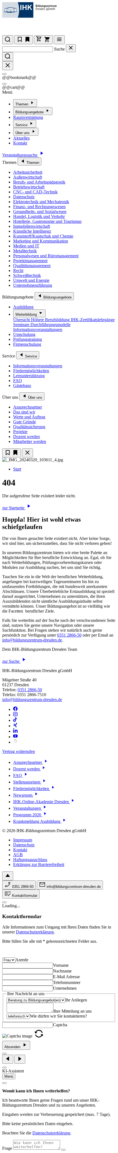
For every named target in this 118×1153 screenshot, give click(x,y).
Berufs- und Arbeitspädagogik (39, 182)
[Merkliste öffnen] (23, 39)
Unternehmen (65, 988)
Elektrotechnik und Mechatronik (41, 201)
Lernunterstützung (29, 375)
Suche (59, 49)
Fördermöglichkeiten (31, 370)
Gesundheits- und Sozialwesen (39, 211)
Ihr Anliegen (76, 1000)
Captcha (60, 1024)
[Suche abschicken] (7, 56)
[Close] (4, 74)
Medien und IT (26, 246)
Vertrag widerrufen (18, 751)
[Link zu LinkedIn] (15, 731)
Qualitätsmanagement (31, 265)
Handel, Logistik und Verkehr (39, 216)
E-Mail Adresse (66, 976)
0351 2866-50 (69, 635)
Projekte (20, 431)
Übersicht (22, 319)
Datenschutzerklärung (35, 932)
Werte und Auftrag (29, 417)
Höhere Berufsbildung (51, 319)
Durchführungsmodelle (50, 324)
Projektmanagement (30, 260)
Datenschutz (24, 196)
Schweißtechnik (27, 275)
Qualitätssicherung (29, 426)
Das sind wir (24, 412)
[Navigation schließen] (27, 452)
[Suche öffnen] (7, 39)
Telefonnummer (66, 982)
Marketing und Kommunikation (40, 241)
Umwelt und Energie (31, 280)
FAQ (17, 380)
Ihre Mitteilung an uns (73, 1011)
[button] (39, 1036)
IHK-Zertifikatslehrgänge (93, 319)
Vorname (61, 965)
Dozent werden (26, 436)
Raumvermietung (28, 117)
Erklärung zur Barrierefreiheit (38, 864)
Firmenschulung (27, 344)
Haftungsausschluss (30, 859)
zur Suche (11, 661)
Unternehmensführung (32, 285)
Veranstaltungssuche (20, 155)
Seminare (21, 324)
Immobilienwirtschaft (31, 226)
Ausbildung (23, 306)
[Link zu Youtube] (15, 736)
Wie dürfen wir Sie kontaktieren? (58, 1016)
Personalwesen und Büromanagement (45, 255)
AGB (18, 854)
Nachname (62, 971)
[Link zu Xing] (15, 725)
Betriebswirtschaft (28, 187)
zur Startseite (14, 507)
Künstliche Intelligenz (32, 231)
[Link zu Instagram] (15, 715)
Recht (18, 270)
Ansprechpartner (27, 407)
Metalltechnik (25, 251)
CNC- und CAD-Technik (35, 192)
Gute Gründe (24, 421)
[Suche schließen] (71, 48)
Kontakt (20, 143)
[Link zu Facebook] (15, 709)
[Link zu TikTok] (15, 720)
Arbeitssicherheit (27, 172)
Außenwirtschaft (27, 177)
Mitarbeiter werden (29, 441)
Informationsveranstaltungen (37, 329)
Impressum (22, 840)
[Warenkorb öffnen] (43, 39)
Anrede (21, 959)
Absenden (12, 1047)
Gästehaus (22, 385)
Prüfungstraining (27, 339)
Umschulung (24, 334)
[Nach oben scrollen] (7, 875)
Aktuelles (21, 138)
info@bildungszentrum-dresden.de (32, 640)
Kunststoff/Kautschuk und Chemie (43, 236)
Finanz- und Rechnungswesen (39, 206)
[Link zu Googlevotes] (15, 742)
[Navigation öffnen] (59, 39)
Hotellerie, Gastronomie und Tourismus (47, 221)
